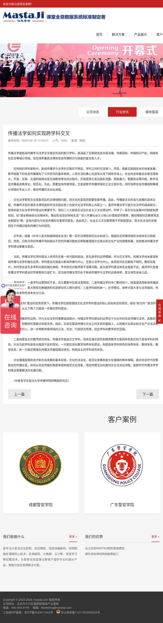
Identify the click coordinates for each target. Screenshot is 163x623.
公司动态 (92, 112)
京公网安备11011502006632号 (80, 612)
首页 (99, 34)
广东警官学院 (122, 505)
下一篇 (147, 394)
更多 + (73, 536)
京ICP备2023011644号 (38, 612)
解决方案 (118, 34)
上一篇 (19, 394)
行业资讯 (122, 112)
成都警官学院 (41, 505)
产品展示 (140, 34)
